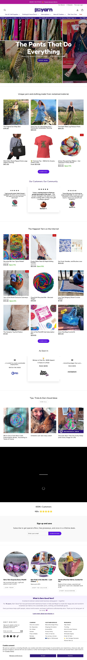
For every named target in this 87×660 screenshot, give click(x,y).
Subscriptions (45, 14)
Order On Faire (68, 636)
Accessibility (48, 629)
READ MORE (43, 366)
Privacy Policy (9, 651)
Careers (32, 631)
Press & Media (33, 633)
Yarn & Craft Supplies (12, 14)
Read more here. (13, 470)
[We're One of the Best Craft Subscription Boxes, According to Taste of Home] (16, 420)
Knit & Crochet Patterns (70, 629)
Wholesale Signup (69, 633)
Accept (43, 656)
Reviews (32, 636)
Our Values (33, 629)
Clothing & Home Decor (29, 14)
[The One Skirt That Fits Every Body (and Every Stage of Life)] (71, 420)
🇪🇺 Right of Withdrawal (51, 638)
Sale (80, 14)
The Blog (66, 627)
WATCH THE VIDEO (15, 367)
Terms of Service (49, 633)
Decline (70, 656)
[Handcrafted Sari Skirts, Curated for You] (71, 564)
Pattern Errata (68, 631)
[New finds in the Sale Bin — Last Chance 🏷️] (43, 564)
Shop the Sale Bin (39, 587)
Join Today (9, 587)
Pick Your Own (72, 14)
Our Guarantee (33, 627)
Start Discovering (67, 590)
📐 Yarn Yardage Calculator (71, 638)
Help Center (67, 624)
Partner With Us (68, 640)
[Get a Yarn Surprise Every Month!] (16, 564)
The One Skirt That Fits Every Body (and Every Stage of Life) (70, 436)
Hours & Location (34, 624)
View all (43, 171)
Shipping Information (51, 627)
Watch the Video (20, 476)
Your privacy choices (51, 636)
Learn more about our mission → (43, 613)
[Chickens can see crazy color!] (43, 420)
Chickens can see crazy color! (41, 436)
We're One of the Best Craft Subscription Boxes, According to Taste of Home (15, 437)
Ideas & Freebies (58, 14)
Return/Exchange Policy (51, 624)
